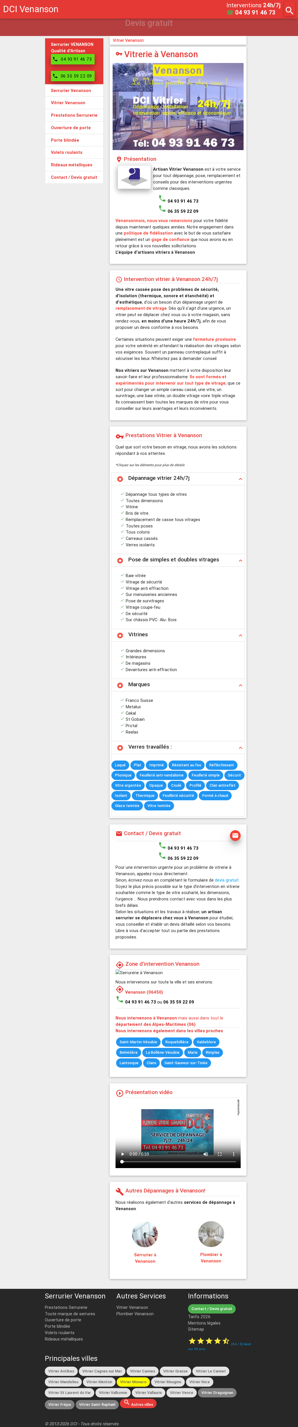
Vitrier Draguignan (217, 1392)
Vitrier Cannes (142, 1371)
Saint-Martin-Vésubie (138, 1041)
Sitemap (196, 1329)
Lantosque (129, 1062)
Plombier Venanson (135, 1313)
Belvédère (129, 1052)
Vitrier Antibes (61, 1371)
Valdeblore (206, 1041)
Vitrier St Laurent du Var (69, 1392)
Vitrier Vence (181, 1392)
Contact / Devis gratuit (211, 1308)
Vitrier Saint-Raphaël (97, 1404)
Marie (193, 1052)
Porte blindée (57, 1326)
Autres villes (138, 1403)
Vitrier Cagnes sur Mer (102, 1371)
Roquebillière (177, 1041)
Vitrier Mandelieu (63, 1381)
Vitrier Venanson (128, 40)
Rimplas (212, 1052)
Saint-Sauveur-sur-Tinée (185, 1062)
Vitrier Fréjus (59, 1404)
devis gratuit (227, 880)
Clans (151, 1062)
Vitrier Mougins (168, 1381)
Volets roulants (59, 1332)
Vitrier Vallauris (148, 1392)
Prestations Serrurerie (66, 1307)
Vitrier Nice (199, 1381)
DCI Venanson (30, 9)
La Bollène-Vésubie (163, 1052)
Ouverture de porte (63, 1320)
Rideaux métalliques (64, 1339)
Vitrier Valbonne (113, 1392)
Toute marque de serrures (70, 1313)
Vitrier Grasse (175, 1371)
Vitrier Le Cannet (211, 1371)
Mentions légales (204, 1323)
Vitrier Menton (99, 1381)
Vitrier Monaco (133, 1381)
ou (175, 1002)
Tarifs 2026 (199, 1316)
